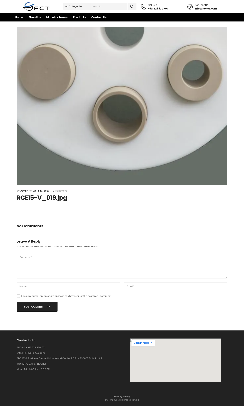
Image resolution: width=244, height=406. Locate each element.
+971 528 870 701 (35, 347)
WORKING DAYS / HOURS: (31, 363)
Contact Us (99, 17)
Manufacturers (57, 17)
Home (19, 17)
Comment (60, 190)
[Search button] (132, 6)
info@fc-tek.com (34, 353)
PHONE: (21, 347)
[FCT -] (36, 6)
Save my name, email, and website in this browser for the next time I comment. (66, 296)
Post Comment (34, 306)
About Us (34, 17)
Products (79, 17)
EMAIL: (20, 353)
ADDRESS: (22, 358)
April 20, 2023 (41, 190)
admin (24, 190)
